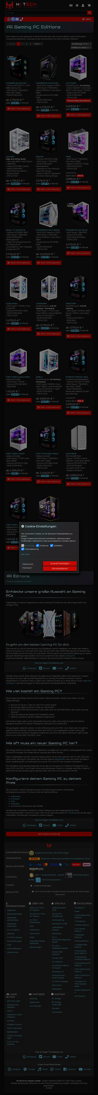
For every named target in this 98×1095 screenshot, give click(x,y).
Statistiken (58, 546)
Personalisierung (32, 549)
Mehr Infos (25, 554)
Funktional (44, 546)
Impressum (27, 568)
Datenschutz (27, 564)
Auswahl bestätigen (59, 563)
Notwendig (29, 546)
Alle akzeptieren (60, 568)
